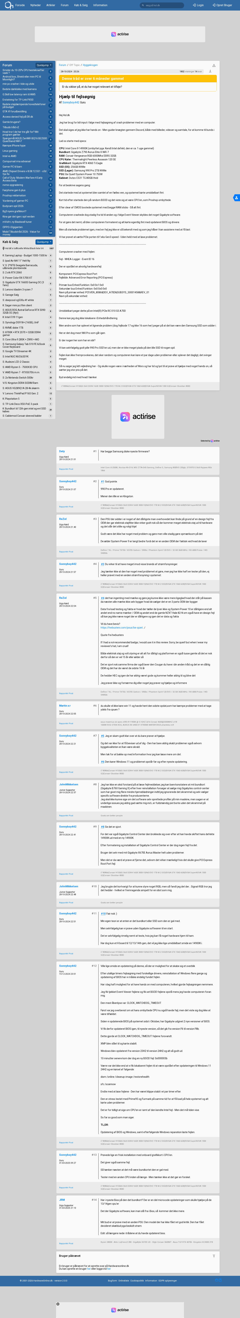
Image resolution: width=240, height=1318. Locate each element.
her (89, 1268)
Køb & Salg (81, 5)
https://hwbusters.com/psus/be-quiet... (122, 627)
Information (100, 5)
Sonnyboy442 (71, 102)
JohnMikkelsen (68, 784)
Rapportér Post (66, 469)
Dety (62, 451)
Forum (65, 5)
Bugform (112, 1280)
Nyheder (35, 5)
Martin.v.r (65, 705)
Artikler (50, 5)
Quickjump (43, 65)
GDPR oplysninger (167, 1280)
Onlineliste (123, 1280)
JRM (62, 1199)
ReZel (63, 519)
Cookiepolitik (137, 1280)
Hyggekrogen (90, 65)
